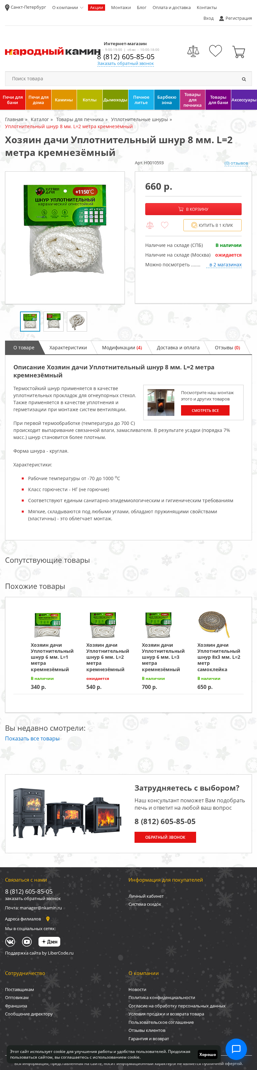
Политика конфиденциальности (161, 997)
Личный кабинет (146, 896)
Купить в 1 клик (216, 225)
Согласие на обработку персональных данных (177, 1006)
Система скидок (144, 904)
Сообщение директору (29, 1014)
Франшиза (16, 1006)
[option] (64, 238)
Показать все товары (32, 738)
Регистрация (239, 18)
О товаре (23, 347)
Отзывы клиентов (146, 1030)
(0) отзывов (236, 163)
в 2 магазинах (225, 264)
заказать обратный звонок (33, 898)
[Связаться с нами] (236, 1049)
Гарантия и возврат (148, 1039)
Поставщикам (19, 989)
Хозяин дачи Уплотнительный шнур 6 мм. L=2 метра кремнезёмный (107, 657)
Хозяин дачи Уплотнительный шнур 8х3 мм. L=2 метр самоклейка (218, 657)
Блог (142, 7)
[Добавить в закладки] (164, 225)
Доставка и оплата (178, 347)
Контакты (207, 7)
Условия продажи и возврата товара (166, 1014)
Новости (137, 989)
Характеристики (68, 347)
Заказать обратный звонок (125, 63)
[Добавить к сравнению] (150, 225)
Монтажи (121, 7)
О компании (65, 7)
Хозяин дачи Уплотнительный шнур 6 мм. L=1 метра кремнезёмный (52, 657)
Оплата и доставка (172, 7)
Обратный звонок (165, 837)
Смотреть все (205, 410)
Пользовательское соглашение (161, 1022)
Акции (96, 7)
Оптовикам (17, 997)
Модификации (122, 347)
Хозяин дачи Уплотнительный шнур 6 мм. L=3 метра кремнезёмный (163, 657)
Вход (208, 18)
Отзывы (227, 347)
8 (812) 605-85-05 (126, 56)
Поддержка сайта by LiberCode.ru (39, 953)
